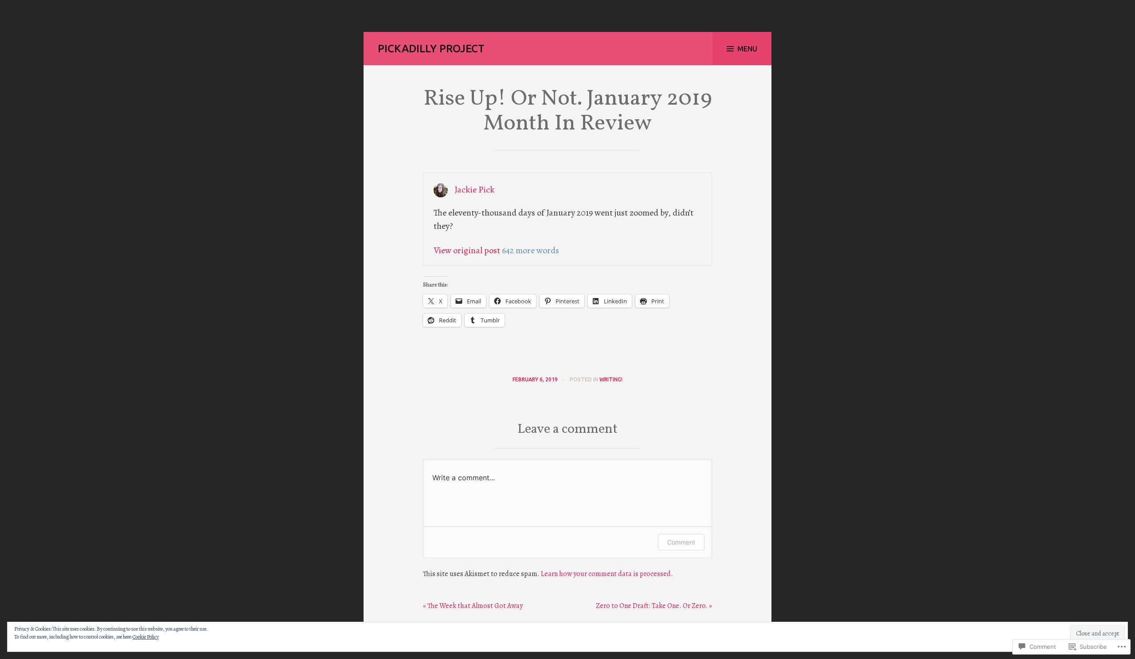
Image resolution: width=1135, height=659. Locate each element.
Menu (747, 49)
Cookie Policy (146, 636)
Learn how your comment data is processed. (607, 574)
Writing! (610, 379)
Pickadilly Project (431, 49)
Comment (681, 542)
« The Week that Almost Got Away (473, 606)
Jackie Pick (474, 190)
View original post (467, 250)
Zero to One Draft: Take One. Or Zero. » (654, 606)
